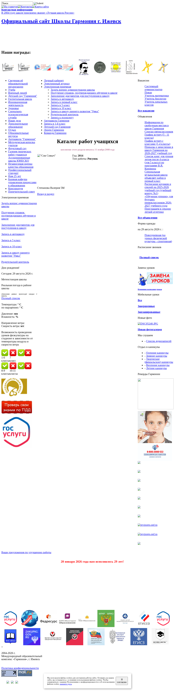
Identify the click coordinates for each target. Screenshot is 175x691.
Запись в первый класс (64, 102)
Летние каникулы (156, 368)
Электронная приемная (57, 86)
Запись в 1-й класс (54, 123)
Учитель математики (157, 95)
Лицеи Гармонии (54, 129)
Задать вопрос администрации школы (73, 89)
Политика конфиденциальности (20, 668)
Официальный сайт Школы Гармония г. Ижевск (61, 21)
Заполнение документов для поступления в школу (17, 226)
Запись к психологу (62, 117)
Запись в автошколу (13, 234)
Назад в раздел (45, 194)
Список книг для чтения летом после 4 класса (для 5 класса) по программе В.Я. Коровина (159, 162)
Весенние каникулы (158, 365)
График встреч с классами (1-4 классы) (157, 142)
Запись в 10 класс (11, 246)
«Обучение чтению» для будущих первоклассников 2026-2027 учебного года (159, 201)
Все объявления (147, 217)
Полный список (10, 298)
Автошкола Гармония (56, 120)
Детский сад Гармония (57, 126)
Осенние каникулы (157, 352)
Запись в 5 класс (11, 240)
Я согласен (121, 680)
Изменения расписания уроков (150, 289)
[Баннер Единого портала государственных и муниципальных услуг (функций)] (16, 446)
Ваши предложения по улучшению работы (26, 552)
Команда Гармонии (55, 133)
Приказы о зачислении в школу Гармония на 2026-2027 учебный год (159, 150)
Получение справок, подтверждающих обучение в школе (18, 215)
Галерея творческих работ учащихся (19, 153)
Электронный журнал (57, 83)
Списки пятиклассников (159, 131)
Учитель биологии (155, 98)
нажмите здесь (66, 684)
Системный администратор (153, 88)
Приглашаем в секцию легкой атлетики (158, 210)
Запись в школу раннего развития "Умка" (15, 254)
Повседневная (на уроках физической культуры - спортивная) (158, 238)
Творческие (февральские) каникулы (159, 361)
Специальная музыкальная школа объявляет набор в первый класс (156, 176)
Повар (148, 92)
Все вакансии (146, 110)
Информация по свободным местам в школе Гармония (157, 125)
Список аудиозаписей (158, 341)
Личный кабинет (54, 80)
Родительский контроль (15, 261)
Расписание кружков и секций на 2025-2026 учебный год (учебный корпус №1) (158, 189)
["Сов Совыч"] (54, 167)
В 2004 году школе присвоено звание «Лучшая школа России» (37, 12)
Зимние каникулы (156, 355)
